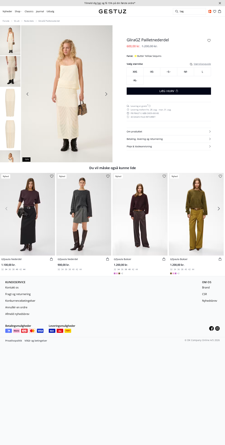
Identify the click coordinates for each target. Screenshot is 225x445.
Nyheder (7, 11)
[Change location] (209, 11)
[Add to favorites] (209, 40)
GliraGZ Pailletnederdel (49, 21)
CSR (204, 294)
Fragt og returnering (18, 294)
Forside (6, 21)
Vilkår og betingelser (36, 340)
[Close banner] (219, 3)
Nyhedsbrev (209, 301)
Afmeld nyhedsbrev (17, 314)
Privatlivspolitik (13, 340)
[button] (169, 131)
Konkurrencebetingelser (20, 301)
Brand (206, 287)
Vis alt (16, 21)
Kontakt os (12, 287)
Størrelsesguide (202, 63)
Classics (29, 11)
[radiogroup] (169, 76)
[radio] (202, 72)
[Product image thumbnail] (10, 40)
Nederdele (29, 21)
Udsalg (50, 11)
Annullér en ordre (16, 307)
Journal (40, 11)
